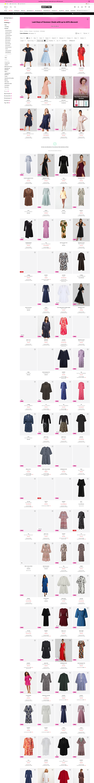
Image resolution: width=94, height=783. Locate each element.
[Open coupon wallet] (75, 7)
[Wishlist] (85, 7)
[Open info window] (89, 1)
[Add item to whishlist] (35, 45)
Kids (15, 6)
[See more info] (28, 74)
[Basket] (89, 7)
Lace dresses (36, 31)
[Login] (78, 7)
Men (11, 6)
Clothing (26, 31)
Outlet (7, 3)
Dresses (30, 31)
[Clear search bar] (89, 10)
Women (6, 6)
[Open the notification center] (82, 7)
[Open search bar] (77, 10)
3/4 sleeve (42, 31)
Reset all (73, 40)
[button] (78, 33)
